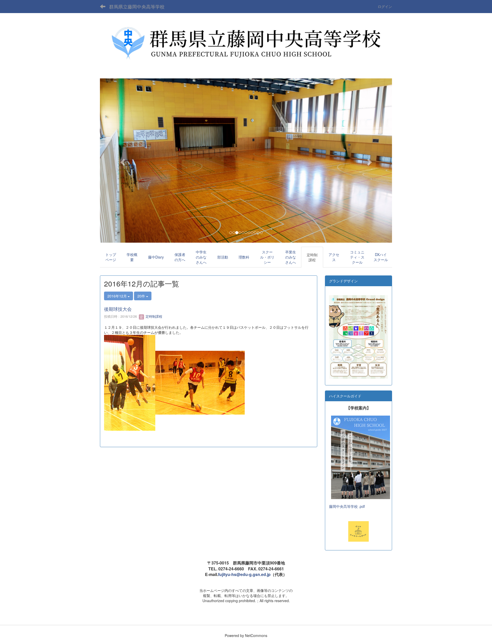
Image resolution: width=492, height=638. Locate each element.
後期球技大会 (118, 308)
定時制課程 (153, 316)
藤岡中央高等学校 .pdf (347, 506)
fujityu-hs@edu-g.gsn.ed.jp (244, 574)
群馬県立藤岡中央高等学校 (137, 6)
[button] (122, 160)
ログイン (385, 6)
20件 (141, 296)
